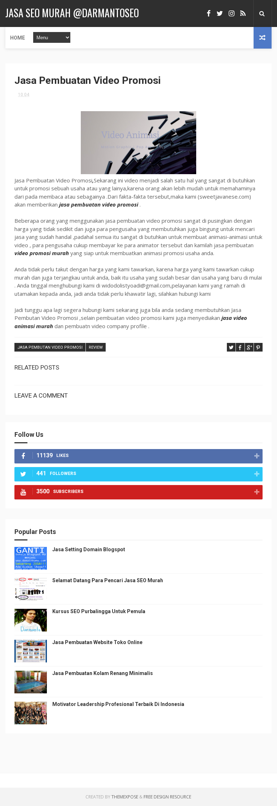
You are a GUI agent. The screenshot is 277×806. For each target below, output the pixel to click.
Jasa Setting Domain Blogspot (88, 549)
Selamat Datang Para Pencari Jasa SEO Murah (107, 580)
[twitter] (219, 13)
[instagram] (232, 13)
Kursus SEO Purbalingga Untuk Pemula (98, 611)
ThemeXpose (124, 797)
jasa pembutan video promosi (50, 347)
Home (17, 38)
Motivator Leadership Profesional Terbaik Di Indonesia (118, 704)
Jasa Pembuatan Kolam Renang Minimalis (102, 673)
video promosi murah (41, 253)
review (96, 347)
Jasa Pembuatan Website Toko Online (97, 642)
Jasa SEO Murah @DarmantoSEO (72, 12)
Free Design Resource (167, 797)
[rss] (243, 13)
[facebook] (209, 13)
